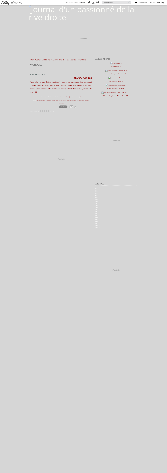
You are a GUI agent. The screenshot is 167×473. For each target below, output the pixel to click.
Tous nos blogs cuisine (75, 2)
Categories (71, 60)
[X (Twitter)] (93, 2)
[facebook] (89, 2)
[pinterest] (97, 2)
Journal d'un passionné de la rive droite (47, 60)
